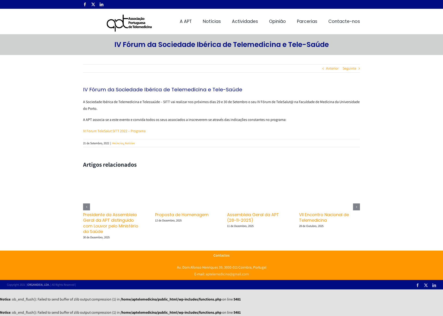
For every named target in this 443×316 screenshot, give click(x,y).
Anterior (332, 68)
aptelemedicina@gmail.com (227, 274)
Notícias (130, 143)
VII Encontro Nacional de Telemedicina (324, 217)
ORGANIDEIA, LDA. (38, 285)
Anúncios (117, 143)
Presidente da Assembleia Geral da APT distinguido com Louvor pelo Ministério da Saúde (110, 223)
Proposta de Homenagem (182, 215)
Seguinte (349, 68)
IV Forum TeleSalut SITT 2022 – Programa (114, 131)
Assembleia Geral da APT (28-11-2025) (253, 217)
